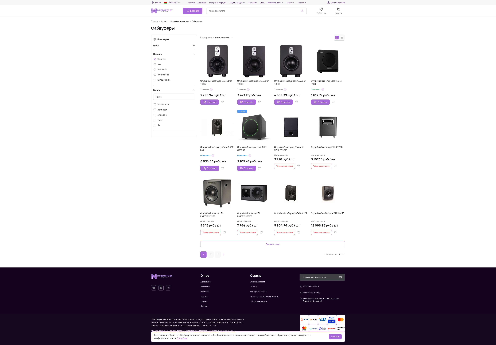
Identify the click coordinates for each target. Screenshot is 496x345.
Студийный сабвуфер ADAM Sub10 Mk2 (216, 149)
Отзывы (204, 301)
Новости (204, 296)
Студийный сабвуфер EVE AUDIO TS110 (290, 82)
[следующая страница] (223, 254)
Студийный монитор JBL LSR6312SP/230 (248, 215)
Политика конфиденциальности (264, 296)
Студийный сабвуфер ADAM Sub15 (327, 213)
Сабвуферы (197, 21)
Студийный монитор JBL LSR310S (327, 147)
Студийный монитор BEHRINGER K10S (326, 82)
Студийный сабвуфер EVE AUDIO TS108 (253, 82)
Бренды (204, 306)
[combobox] (257, 11)
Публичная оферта (258, 301)
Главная (154, 21)
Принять (335, 336)
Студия (164, 21)
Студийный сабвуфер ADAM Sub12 (290, 213)
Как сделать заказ (258, 291)
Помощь (253, 286)
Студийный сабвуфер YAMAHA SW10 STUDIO (288, 149)
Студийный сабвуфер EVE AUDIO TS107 (216, 82)
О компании (206, 282)
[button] (211, 89)
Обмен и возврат (257, 282)
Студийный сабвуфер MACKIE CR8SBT (251, 149)
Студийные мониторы (180, 21)
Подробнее (182, 338)
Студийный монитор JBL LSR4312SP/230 (211, 215)
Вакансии (205, 291)
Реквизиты (205, 286)
